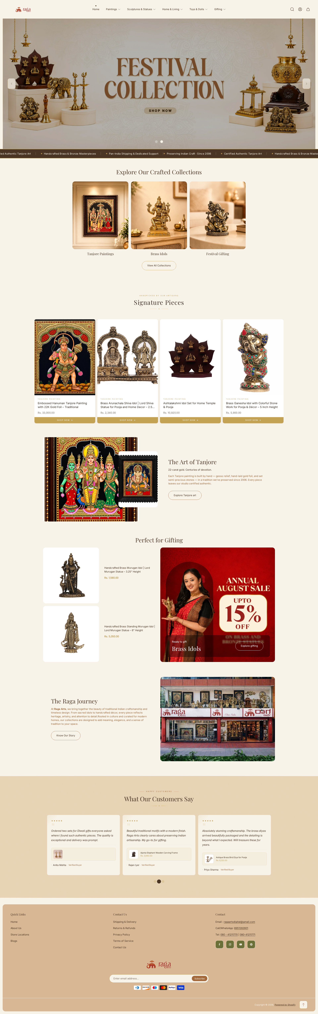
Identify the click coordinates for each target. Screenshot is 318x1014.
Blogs (14, 940)
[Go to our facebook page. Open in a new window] (219, 944)
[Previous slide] (12, 83)
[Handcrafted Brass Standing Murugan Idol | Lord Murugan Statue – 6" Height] (71, 634)
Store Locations (20, 934)
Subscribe (199, 978)
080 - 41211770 (229, 934)
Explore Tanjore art (185, 495)
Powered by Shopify (285, 1004)
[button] (156, 141)
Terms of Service (123, 940)
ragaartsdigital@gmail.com (239, 921)
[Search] (292, 9)
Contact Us (119, 947)
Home (14, 921)
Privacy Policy (121, 934)
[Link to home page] (159, 964)
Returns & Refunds (124, 928)
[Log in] (300, 9)
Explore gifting (249, 645)
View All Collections (159, 265)
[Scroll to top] (303, 1005)
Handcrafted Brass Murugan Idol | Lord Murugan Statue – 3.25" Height (127, 569)
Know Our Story (65, 735)
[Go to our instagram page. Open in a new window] (230, 944)
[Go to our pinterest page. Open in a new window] (251, 944)
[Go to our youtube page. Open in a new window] (241, 944)
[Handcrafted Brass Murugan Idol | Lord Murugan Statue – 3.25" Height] (71, 575)
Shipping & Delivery (124, 921)
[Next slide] (306, 83)
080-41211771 (247, 934)
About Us (16, 928)
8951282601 (241, 928)
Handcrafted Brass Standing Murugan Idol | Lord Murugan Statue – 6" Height (129, 628)
